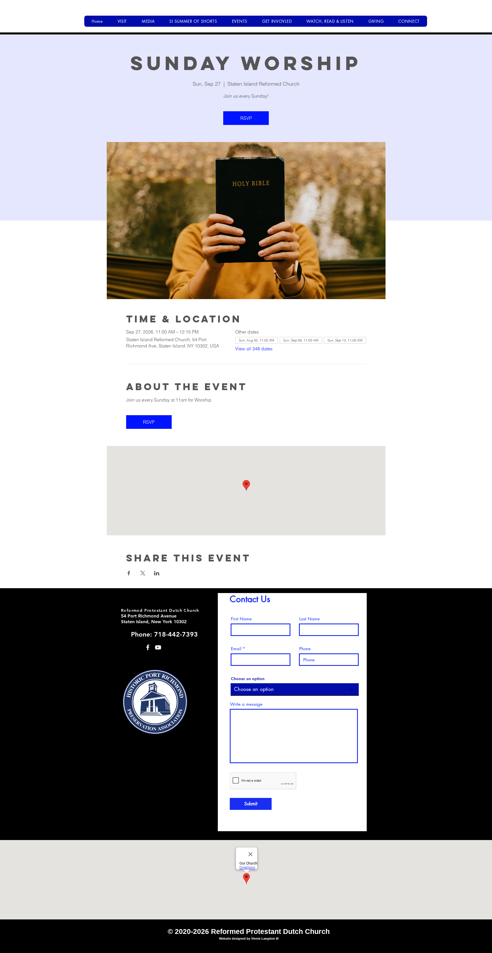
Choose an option (248, 679)
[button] (122, 21)
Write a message (246, 704)
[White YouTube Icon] (158, 647)
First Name (241, 619)
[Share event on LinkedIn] (156, 573)
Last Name (309, 619)
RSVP (246, 118)
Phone (305, 649)
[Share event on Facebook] (129, 573)
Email (236, 649)
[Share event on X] (142, 573)
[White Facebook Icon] (147, 647)
